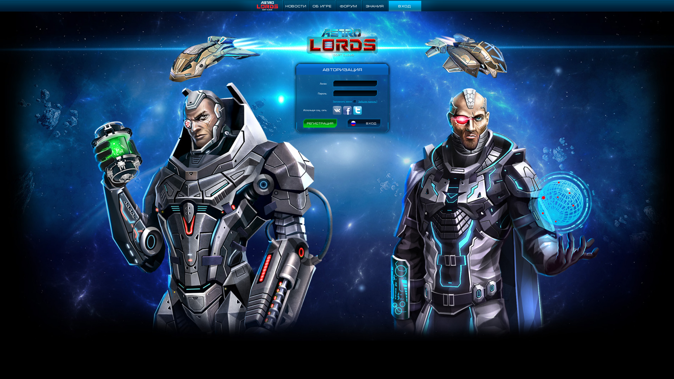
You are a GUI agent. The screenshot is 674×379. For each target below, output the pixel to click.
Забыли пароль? (367, 101)
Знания (375, 6)
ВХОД (404, 6)
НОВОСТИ (295, 6)
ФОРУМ (348, 6)
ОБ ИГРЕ (322, 6)
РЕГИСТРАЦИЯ (320, 123)
